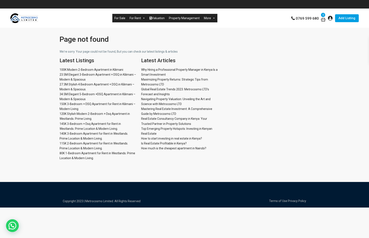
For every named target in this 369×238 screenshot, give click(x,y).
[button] (12, 225)
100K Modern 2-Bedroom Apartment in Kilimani (91, 69)
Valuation (158, 18)
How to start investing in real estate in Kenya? (171, 138)
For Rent (135, 18)
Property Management (184, 18)
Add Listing (346, 18)
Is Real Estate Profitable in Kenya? (164, 143)
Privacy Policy (297, 201)
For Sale (119, 18)
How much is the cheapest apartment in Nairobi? (173, 148)
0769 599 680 (307, 18)
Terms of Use (278, 201)
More (207, 18)
